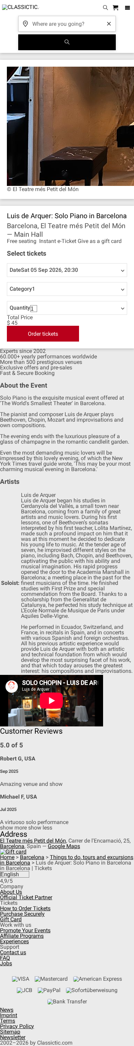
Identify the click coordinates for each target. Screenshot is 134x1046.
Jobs (6, 963)
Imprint (8, 1015)
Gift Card (11, 919)
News (6, 1009)
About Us (11, 892)
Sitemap (10, 1031)
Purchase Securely (22, 914)
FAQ (5, 958)
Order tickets (43, 334)
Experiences (14, 941)
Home (7, 857)
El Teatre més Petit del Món (33, 840)
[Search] (67, 42)
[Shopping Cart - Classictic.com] (116, 8)
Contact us (13, 952)
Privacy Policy (17, 1026)
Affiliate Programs (22, 936)
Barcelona (12, 846)
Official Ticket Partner (26, 897)
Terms (7, 1020)
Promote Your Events (25, 930)
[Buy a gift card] (13, 851)
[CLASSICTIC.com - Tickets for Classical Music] (19, 8)
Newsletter (12, 1037)
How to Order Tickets (25, 908)
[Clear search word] (109, 23)
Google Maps (64, 846)
